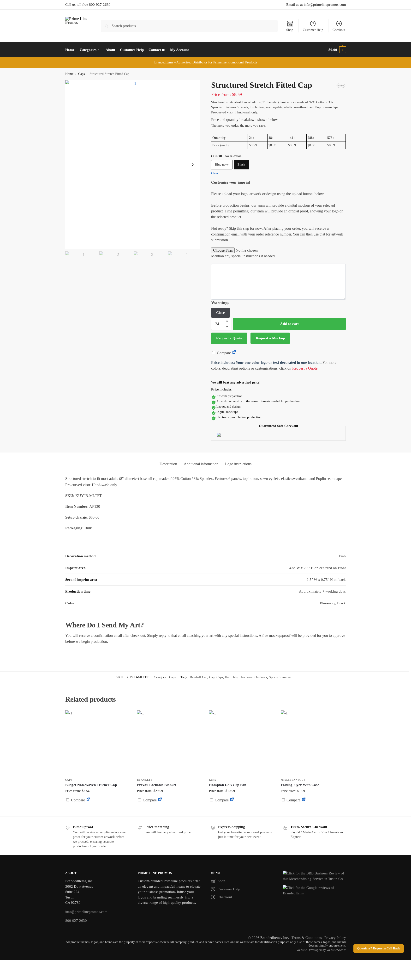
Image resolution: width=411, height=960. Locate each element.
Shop (289, 30)
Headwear (246, 677)
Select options (169, 811)
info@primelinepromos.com (86, 912)
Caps (81, 74)
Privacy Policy (335, 938)
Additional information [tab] (201, 464)
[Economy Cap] (343, 85)
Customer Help (313, 30)
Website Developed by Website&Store (321, 950)
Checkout (339, 30)
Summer (285, 677)
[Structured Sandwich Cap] (338, 85)
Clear (214, 173)
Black (241, 164)
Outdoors (261, 677)
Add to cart (289, 324)
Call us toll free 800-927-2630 (88, 4)
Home (69, 74)
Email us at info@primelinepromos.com (316, 4)
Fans (212, 779)
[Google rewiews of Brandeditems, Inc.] (314, 890)
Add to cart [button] (97, 809)
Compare (223, 353)
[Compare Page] (234, 353)
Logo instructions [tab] (238, 464)
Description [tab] (168, 464)
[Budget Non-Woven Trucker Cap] (97, 742)
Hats (235, 677)
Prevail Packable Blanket (156, 785)
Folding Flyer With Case (300, 785)
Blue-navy (222, 164)
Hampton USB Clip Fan (227, 785)
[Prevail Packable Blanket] (169, 742)
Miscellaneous (293, 779)
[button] (337, 50)
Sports (273, 677)
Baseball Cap (198, 677)
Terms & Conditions (307, 938)
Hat (227, 677)
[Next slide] (192, 165)
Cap (211, 677)
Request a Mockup (270, 338)
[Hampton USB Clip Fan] (241, 742)
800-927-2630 (76, 921)
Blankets (144, 779)
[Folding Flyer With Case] (313, 742)
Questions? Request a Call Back (378, 948)
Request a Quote (229, 338)
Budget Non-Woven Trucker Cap (91, 785)
